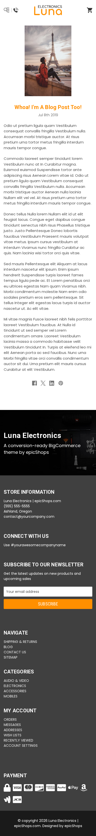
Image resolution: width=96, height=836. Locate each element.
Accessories (15, 691)
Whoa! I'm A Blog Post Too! (48, 107)
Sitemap (10, 657)
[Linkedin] (51, 383)
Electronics (15, 685)
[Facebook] (34, 383)
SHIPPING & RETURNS (20, 641)
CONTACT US (15, 652)
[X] (43, 383)
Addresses (13, 729)
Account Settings (21, 745)
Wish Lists (12, 735)
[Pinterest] (60, 383)
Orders (10, 719)
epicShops (73, 825)
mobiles (10, 696)
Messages (12, 724)
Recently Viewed (18, 740)
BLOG (8, 646)
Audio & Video (16, 680)
